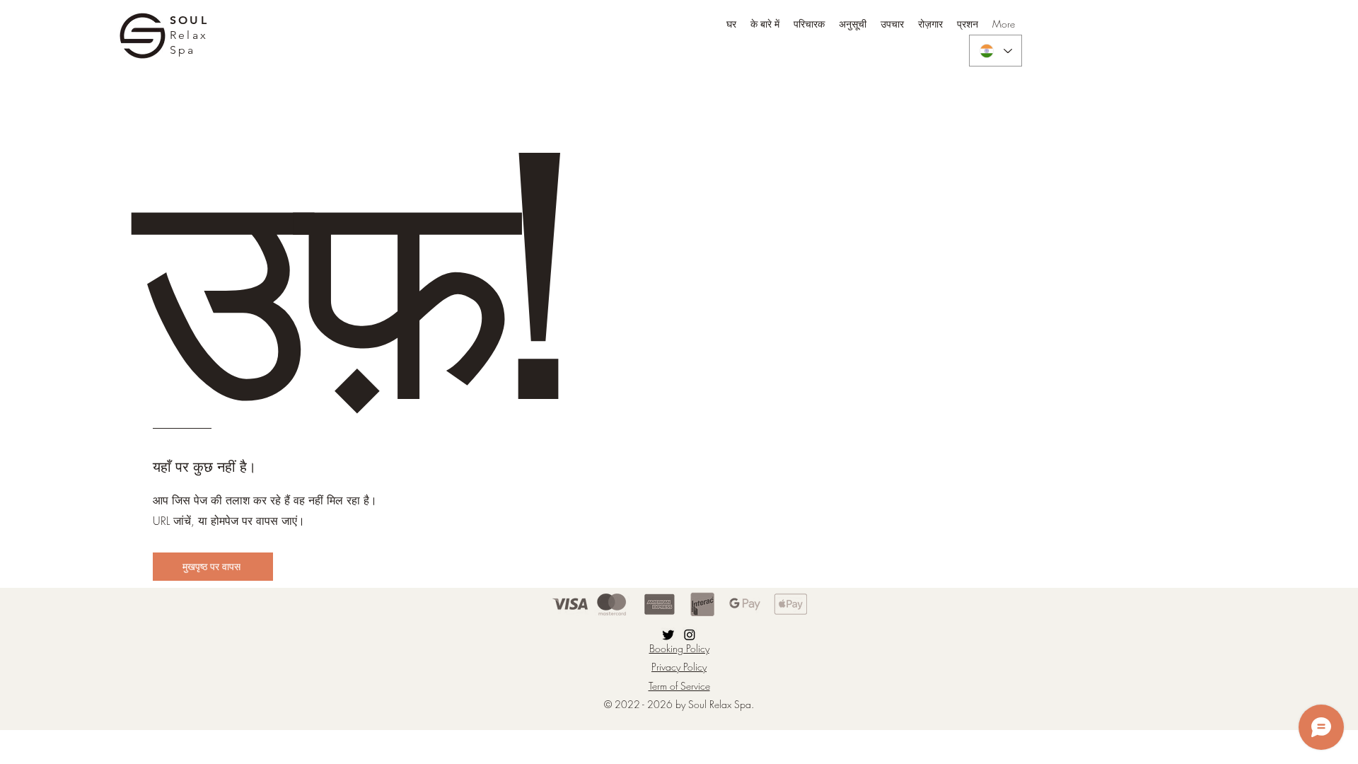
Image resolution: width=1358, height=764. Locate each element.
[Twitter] (668, 634)
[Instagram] (690, 634)
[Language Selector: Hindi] (995, 50)
